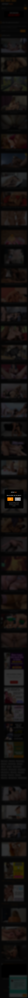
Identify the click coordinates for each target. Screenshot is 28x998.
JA (10, 499)
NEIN (17, 499)
